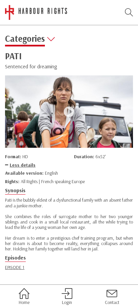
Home (24, 302)
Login (67, 302)
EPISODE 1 (14, 267)
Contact (112, 302)
